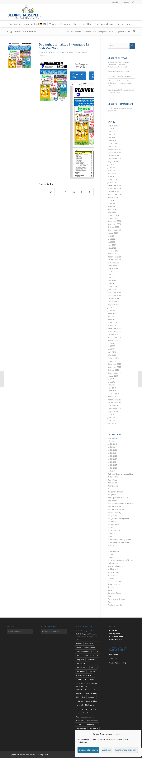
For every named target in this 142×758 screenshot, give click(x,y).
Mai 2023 (111, 242)
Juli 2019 (111, 379)
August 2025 (113, 161)
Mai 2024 (111, 206)
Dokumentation (82, 655)
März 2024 (112, 212)
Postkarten (90, 725)
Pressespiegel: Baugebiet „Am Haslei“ (120, 76)
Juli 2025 (111, 164)
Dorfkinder (112, 521)
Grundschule (113, 545)
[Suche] (133, 30)
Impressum (125, 2)
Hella (83, 697)
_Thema (111, 441)
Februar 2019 (113, 394)
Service (111, 587)
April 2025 (112, 173)
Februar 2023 (113, 251)
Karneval (79, 705)
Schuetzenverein (115, 584)
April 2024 (112, 209)
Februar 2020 (113, 358)
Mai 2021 (111, 313)
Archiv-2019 (112, 447)
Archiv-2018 (112, 444)
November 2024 (114, 188)
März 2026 (112, 140)
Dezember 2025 (114, 149)
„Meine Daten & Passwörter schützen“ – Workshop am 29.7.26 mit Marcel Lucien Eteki (121, 83)
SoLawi (111, 590)
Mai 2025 (111, 170)
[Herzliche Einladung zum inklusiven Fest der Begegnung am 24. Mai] (2, 379)
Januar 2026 (112, 146)
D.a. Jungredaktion (115, 492)
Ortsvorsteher (92, 721)
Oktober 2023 (113, 227)
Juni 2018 (111, 417)
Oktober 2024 (113, 191)
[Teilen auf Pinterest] (66, 192)
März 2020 (112, 355)
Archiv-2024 (112, 462)
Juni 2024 (111, 203)
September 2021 (114, 301)
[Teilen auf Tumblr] (82, 192)
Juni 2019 (111, 382)
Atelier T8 (111, 471)
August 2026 (113, 126)
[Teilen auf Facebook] (43, 192)
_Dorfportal (55, 53)
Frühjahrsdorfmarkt (83, 675)
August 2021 (113, 304)
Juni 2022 (111, 274)
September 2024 (114, 194)
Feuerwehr (112, 533)
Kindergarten (113, 551)
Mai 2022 (111, 277)
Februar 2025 (113, 179)
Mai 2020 (111, 349)
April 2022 (112, 280)
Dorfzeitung (80, 671)
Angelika (79, 644)
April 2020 (112, 352)
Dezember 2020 (114, 328)
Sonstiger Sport (114, 593)
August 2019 (113, 376)
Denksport (112, 500)
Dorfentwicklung (114, 512)
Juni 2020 (111, 346)
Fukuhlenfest (81, 679)
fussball (91, 679)
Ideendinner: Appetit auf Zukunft (118, 71)
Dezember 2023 (114, 221)
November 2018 (114, 402)
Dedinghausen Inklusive (118, 497)
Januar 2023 (112, 253)
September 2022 (114, 265)
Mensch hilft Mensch (116, 566)
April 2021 (112, 316)
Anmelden (113, 630)
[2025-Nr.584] (19, 55)
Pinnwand (112, 578)
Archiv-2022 (112, 456)
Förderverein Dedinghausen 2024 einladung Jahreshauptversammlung (86, 686)
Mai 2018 (111, 420)
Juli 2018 (111, 414)
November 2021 (114, 295)
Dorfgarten (112, 515)
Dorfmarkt (112, 527)
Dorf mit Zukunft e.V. (116, 509)
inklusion (79, 701)
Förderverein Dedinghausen (119, 539)
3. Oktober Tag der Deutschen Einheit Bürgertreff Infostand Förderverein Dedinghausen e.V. (87, 635)
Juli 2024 (111, 200)
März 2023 (112, 248)
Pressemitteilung (115, 581)
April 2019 (112, 388)
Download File (77, 76)
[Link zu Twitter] (133, 2)
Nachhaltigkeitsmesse (84, 717)
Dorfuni (93, 667)
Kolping (111, 557)
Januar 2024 (112, 218)
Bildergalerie (113, 477)
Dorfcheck (94, 655)
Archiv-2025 (64, 53)
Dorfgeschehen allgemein (118, 518)
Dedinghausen (89, 648)
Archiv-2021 (112, 453)
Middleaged (113, 569)
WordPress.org (115, 639)
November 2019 (114, 367)
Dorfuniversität (114, 530)
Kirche (110, 554)
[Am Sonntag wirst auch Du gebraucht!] (140, 379)
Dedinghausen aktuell (84, 652)
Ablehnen (106, 750)
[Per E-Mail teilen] (89, 192)
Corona (79, 648)
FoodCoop (112, 536)
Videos (110, 602)
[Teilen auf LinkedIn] (74, 192)
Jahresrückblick (91, 701)
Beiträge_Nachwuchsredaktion (120, 474)
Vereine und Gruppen (117, 599)
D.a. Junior (112, 494)
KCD (109, 548)
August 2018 (113, 411)
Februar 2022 (113, 286)
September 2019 (114, 373)
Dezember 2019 (114, 364)
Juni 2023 (111, 239)
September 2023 (114, 230)
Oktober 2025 (113, 155)
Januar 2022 (112, 289)
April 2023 (112, 245)
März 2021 (112, 319)
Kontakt (115, 2)
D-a (109, 488)
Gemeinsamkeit (92, 693)
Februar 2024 (113, 215)
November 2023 (114, 224)
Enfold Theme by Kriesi (39, 754)
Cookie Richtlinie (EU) (117, 663)
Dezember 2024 (114, 185)
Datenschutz (114, 658)
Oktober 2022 (113, 263)
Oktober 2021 (113, 298)
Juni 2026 (111, 131)
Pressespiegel (81, 729)
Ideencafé (91, 697)
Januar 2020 (112, 361)
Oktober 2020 (113, 334)
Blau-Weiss (112, 480)
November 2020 (114, 331)
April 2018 (112, 423)
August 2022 (113, 268)
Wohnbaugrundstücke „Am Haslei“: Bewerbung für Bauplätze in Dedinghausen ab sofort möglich (119, 64)
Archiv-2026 (112, 468)
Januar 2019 (112, 396)
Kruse (78, 713)
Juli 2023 (111, 236)
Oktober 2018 (113, 405)
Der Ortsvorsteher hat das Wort (121, 503)
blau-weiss (89, 644)
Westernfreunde (115, 605)
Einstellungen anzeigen (125, 750)
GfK (77, 697)
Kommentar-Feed (116, 636)
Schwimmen (93, 729)
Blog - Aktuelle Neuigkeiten (21, 31)
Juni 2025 (111, 167)
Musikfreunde (114, 572)
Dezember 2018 (114, 400)
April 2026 (112, 137)
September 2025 (114, 158)
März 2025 (112, 176)
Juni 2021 (111, 310)
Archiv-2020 (112, 450)
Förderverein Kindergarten (119, 542)
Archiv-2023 (112, 459)
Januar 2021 (112, 325)
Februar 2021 (113, 322)
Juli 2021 (111, 307)
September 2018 (114, 408)
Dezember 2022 (114, 257)
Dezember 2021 (114, 292)
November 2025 (114, 152)
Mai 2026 (111, 134)
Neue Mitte (112, 575)
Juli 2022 (111, 271)
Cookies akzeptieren (88, 750)
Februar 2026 (113, 143)
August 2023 (113, 233)
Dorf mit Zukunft (114, 506)
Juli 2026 (111, 128)
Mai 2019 (111, 385)
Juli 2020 (111, 343)
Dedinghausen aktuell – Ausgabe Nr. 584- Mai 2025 (64, 46)
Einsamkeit (92, 671)
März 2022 (112, 283)
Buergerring (113, 486)
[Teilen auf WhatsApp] (58, 192)
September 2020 (114, 337)
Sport (110, 596)
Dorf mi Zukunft (82, 667)
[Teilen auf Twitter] (50, 192)
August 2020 (113, 340)
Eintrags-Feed (114, 633)
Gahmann (79, 693)
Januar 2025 (112, 182)
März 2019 (112, 390)
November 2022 (114, 259)
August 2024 (113, 197)
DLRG (97, 652)
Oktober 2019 (113, 370)
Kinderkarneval (82, 709)
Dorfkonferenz (114, 524)
